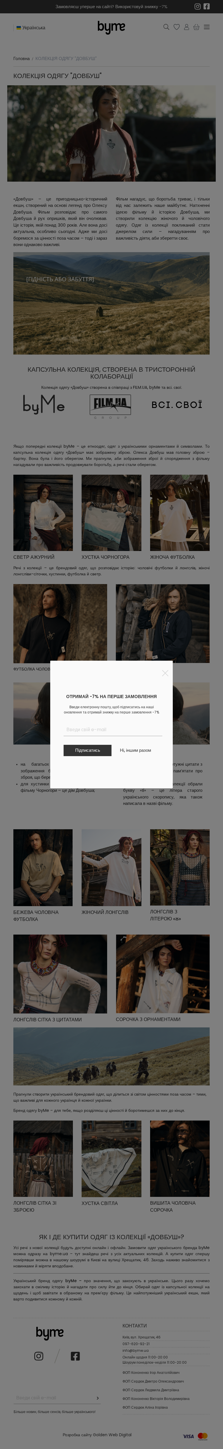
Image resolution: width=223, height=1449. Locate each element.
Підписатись (87, 750)
